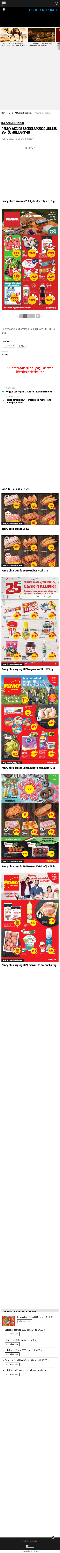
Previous (1, 38)
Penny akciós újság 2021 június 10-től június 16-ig (28, 768)
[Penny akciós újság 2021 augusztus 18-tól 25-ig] (30, 621)
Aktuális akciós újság (12, 524)
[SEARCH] (57, 3)
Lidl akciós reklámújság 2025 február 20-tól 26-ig (25, 1370)
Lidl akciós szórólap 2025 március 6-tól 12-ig (23, 1350)
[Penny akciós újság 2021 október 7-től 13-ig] (30, 551)
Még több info (24, 1321)
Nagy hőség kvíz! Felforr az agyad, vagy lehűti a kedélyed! (13, 45)
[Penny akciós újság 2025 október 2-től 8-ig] (8, 1321)
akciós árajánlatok (11, 763)
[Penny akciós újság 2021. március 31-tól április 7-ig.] (30, 917)
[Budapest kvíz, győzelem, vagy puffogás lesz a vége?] (41, 35)
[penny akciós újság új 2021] (30, 509)
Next (58, 38)
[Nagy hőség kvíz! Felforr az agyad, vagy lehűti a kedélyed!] (13, 35)
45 (38, 316)
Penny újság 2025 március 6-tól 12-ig (20, 1340)
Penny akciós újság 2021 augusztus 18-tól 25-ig (27, 669)
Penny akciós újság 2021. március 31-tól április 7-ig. (29, 965)
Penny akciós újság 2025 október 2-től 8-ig (35, 1317)
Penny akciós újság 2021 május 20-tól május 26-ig (28, 866)
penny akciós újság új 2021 (15, 529)
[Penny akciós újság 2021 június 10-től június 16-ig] (30, 720)
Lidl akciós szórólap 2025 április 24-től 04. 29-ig (25, 1330)
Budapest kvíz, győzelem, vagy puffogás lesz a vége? (40, 45)
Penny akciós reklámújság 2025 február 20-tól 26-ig (27, 1360)
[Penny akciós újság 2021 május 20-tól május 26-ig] (30, 818)
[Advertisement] (30, 80)
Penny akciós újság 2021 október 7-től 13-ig (24, 571)
